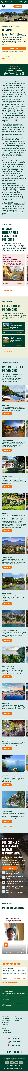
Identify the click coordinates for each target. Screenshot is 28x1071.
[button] (4, 952)
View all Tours (8, 351)
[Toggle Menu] (25, 6)
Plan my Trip (18, 6)
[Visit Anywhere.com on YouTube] (18, 1052)
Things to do (5, 54)
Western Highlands (7, 26)
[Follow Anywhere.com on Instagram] (21, 1052)
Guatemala (5, 25)
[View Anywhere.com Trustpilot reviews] (23, 2)
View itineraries (6, 56)
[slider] (3, 949)
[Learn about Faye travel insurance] (11, 73)
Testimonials (5, 1018)
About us (17, 1020)
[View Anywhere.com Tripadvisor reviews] (18, 71)
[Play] (6, 944)
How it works (18, 1018)
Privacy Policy (9, 1005)
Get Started (10, 868)
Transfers (4, 61)
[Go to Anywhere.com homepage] (3, 6)
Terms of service (6, 1032)
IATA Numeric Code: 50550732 (14, 1057)
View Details (19, 283)
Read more (4, 44)
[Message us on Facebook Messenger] (15, 1052)
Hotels (4, 58)
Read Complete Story (19, 978)
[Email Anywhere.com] (7, 1052)
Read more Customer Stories (9, 983)
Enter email (6, 999)
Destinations (14, 25)
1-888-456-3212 (8, 1)
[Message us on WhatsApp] (12, 1052)
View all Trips (8, 290)
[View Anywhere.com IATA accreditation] (6, 73)
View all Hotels (8, 826)
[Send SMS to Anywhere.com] (10, 1052)
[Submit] (24, 999)
